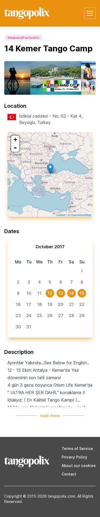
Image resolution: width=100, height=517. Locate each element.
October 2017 (50, 246)
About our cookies (79, 465)
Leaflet (61, 215)
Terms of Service (77, 448)
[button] (90, 13)
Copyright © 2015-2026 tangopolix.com (39, 496)
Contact (69, 474)
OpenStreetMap (81, 215)
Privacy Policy (74, 457)
